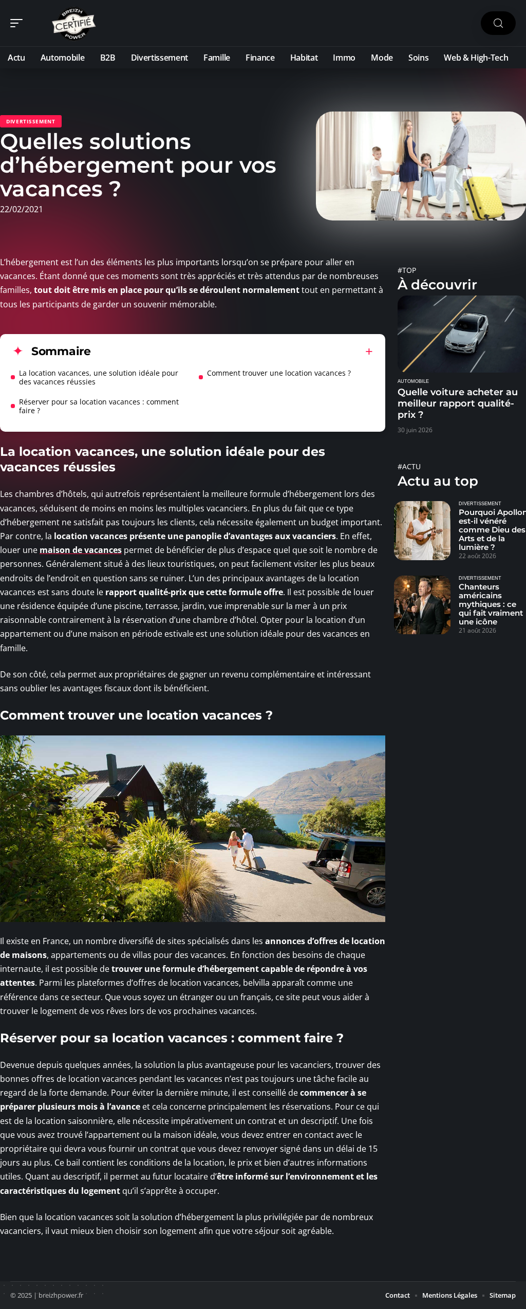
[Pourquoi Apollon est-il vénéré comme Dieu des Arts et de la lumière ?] (422, 530)
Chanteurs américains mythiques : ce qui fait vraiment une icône (491, 604)
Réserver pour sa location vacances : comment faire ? (99, 406)
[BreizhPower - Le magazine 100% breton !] (74, 23)
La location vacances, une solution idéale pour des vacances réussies (98, 377)
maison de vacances (81, 550)
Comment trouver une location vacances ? (279, 373)
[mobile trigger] (19, 23)
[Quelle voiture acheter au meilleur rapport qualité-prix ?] (462, 334)
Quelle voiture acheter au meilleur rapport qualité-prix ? (458, 403)
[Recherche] (498, 23)
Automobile (413, 381)
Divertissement (30, 121)
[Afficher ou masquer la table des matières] (232, 351)
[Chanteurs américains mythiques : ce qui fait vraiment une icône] (422, 605)
